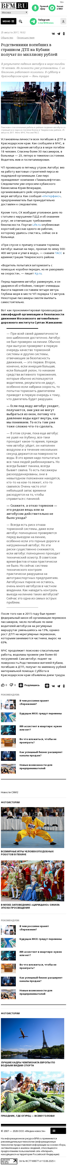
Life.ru (36, 224)
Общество (7, 37)
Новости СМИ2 (9, 792)
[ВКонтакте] (53, 33)
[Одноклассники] (64, 33)
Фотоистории (10, 802)
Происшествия (25, 37)
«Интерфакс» (51, 196)
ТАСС (58, 253)
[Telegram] (58, 33)
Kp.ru (38, 273)
